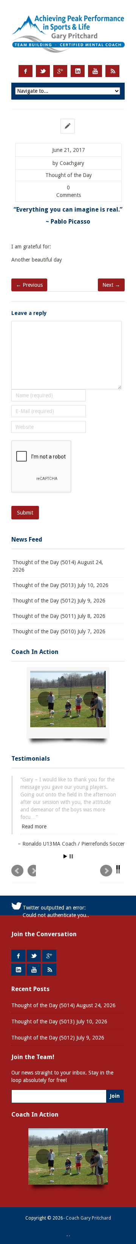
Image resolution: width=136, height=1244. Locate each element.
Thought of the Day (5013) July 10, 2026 (60, 585)
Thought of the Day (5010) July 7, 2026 (58, 631)
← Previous (29, 285)
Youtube (95, 71)
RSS (112, 71)
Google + (60, 71)
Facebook (25, 71)
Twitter (43, 71)
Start (65, 831)
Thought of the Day (68, 175)
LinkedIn (78, 71)
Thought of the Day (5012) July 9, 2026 (58, 601)
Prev (23, 849)
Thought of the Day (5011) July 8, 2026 (58, 616)
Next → (111, 285)
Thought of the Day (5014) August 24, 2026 (57, 566)
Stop (71, 831)
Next (112, 849)
